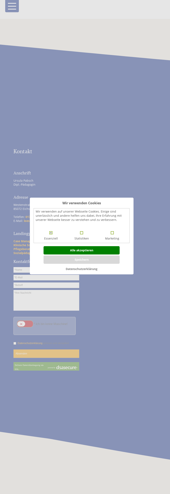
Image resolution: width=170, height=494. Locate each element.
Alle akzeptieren (81, 250)
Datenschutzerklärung (81, 269)
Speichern (82, 260)
